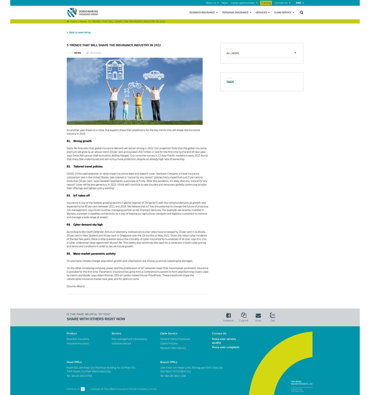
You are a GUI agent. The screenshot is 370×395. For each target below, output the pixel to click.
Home (73, 21)
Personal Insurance (235, 12)
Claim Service (283, 12)
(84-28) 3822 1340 (175, 375)
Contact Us (281, 2)
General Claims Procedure (175, 339)
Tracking (266, 2)
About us (211, 2)
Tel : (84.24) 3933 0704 (79, 375)
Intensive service (121, 343)
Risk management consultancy (129, 339)
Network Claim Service (173, 348)
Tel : (162, 375)
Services (262, 12)
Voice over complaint (225, 347)
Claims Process (169, 343)
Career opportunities (243, 2)
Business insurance (202, 12)
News (225, 2)
